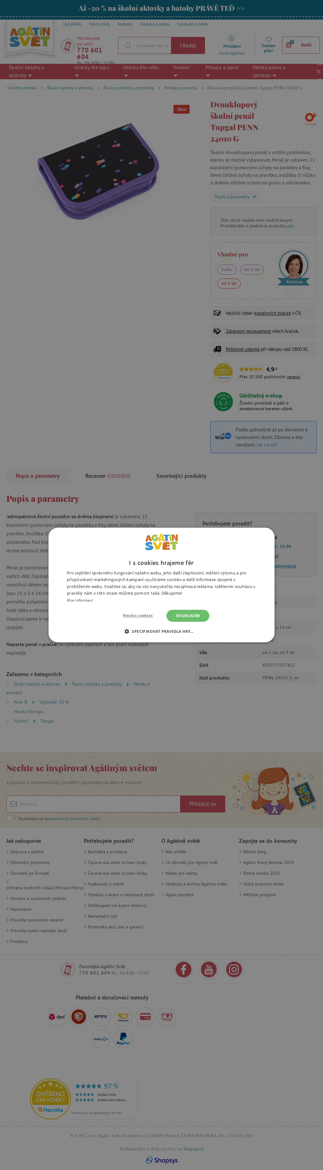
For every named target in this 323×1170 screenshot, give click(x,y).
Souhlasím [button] (188, 615)
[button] (161, 631)
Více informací (80, 600)
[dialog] (161, 585)
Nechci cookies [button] (138, 615)
